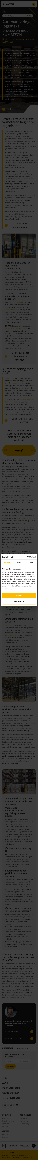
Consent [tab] (7, 562)
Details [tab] (19, 562)
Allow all (19, 595)
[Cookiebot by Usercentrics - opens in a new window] (27, 556)
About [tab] (31, 562)
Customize (18, 601)
